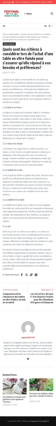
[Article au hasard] (45, 26)
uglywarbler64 (28, 337)
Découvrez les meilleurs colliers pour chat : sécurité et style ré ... (41, 396)
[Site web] (28, 359)
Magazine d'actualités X (40, 421)
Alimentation (14, 34)
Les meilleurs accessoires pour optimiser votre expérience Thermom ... (14, 399)
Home (5, 34)
